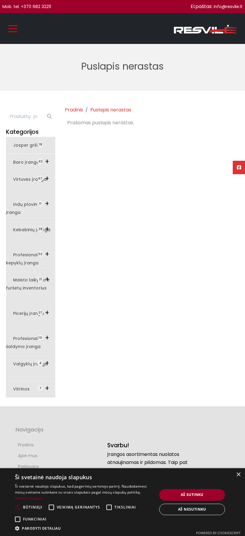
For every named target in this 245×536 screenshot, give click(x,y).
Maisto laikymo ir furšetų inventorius (28, 284)
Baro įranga (28, 162)
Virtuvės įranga (30, 179)
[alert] (122, 502)
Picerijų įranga (28, 313)
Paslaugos (28, 466)
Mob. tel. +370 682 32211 (26, 7)
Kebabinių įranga (31, 229)
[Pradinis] (205, 29)
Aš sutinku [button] (192, 494)
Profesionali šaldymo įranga (24, 342)
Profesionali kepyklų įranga (24, 259)
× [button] (238, 474)
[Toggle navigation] (13, 28)
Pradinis (74, 109)
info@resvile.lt (228, 7)
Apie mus (27, 456)
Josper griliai (27, 145)
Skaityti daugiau (29, 498)
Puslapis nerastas (110, 109)
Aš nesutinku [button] (192, 509)
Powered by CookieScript (218, 533)
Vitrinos (25, 389)
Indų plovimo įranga (24, 208)
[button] (84, 528)
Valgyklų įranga (30, 364)
